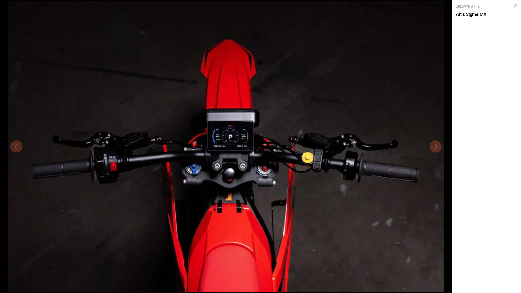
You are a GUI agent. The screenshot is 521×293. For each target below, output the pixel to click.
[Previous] (16, 146)
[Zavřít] (515, 6)
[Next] (435, 146)
